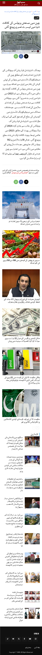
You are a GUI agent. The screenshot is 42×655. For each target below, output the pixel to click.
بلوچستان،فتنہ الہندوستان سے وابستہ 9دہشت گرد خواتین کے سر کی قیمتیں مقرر (13, 597)
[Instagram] (35, 639)
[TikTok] (7, 639)
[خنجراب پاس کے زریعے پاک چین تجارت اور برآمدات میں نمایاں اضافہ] (21, 205)
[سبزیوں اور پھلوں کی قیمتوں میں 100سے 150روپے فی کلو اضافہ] (21, 244)
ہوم (39, 12)
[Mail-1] (13, 639)
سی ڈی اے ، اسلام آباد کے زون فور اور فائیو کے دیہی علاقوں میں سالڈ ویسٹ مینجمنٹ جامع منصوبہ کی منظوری (13, 521)
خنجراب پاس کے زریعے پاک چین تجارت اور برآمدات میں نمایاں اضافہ (24, 223)
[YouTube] (30, 639)
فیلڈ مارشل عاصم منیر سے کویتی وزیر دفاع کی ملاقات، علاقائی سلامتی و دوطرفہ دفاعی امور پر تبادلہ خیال (13, 614)
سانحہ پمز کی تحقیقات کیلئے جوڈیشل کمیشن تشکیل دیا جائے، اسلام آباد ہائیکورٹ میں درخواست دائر (13, 485)
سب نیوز (34, 51)
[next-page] (37, 427)
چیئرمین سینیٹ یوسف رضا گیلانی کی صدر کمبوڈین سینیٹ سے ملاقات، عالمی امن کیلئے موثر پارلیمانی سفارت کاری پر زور (13, 464)
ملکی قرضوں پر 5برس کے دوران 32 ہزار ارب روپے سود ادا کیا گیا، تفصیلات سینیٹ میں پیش (22, 340)
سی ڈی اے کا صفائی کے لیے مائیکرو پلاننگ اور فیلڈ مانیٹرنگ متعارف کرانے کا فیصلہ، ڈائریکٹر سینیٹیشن (14, 579)
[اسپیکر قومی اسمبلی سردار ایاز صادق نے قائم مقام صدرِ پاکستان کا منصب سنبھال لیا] (32, 502)
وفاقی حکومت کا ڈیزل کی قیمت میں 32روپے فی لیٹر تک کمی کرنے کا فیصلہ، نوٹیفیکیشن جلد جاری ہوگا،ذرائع (22, 380)
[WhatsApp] (16, 56)
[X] (26, 56)
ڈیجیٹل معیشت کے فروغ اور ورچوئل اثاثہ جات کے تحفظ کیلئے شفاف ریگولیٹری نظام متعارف (22, 301)
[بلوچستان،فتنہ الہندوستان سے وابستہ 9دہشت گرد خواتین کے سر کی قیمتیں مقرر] (32, 596)
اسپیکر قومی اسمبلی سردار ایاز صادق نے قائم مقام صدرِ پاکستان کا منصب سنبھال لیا (13, 503)
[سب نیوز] (38, 51)
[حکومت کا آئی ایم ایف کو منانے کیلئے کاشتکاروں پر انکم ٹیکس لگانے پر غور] (21, 403)
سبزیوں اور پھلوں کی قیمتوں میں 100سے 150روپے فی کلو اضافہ (21, 262)
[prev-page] (34, 427)
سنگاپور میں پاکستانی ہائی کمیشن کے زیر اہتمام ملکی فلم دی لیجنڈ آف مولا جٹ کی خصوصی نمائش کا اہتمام (14, 443)
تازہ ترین (34, 434)
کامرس (34, 12)
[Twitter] (19, 639)
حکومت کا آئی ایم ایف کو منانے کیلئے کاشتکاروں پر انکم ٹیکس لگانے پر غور (22, 421)
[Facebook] (21, 56)
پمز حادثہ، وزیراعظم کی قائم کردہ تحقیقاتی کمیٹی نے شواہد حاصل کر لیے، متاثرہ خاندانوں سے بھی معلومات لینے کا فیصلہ (14, 559)
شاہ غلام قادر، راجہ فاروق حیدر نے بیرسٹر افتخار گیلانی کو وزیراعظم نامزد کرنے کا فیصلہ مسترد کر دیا (14, 540)
